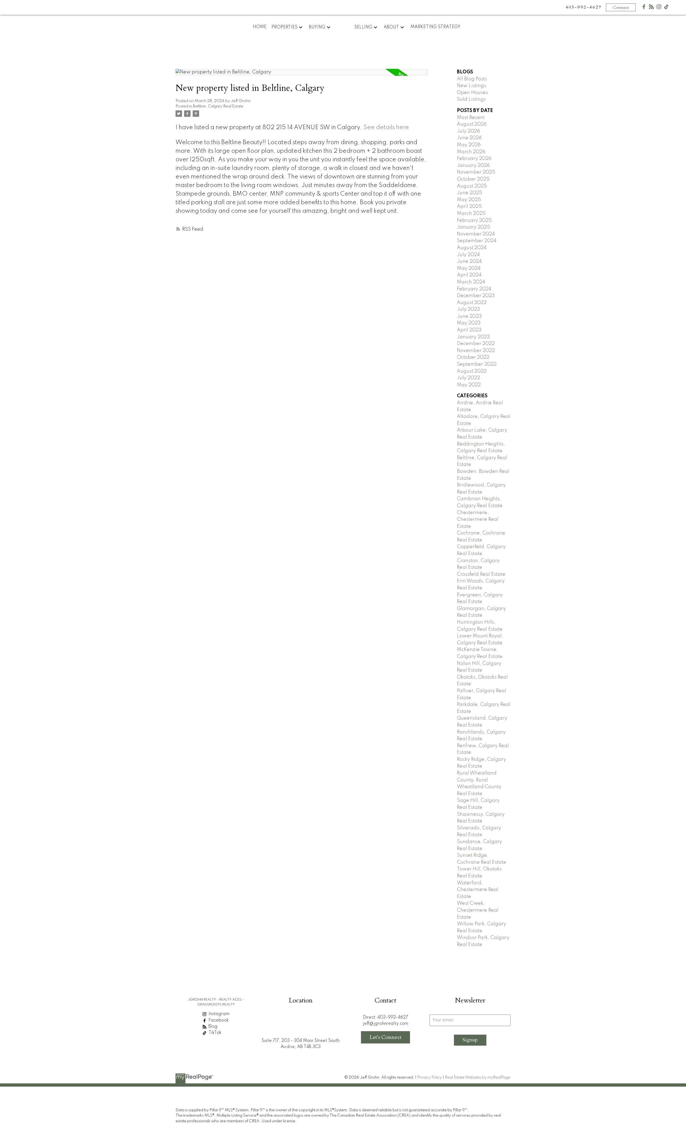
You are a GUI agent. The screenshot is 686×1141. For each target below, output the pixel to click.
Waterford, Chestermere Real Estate (477, 890)
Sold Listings (471, 99)
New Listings (471, 85)
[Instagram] (659, 7)
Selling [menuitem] (363, 27)
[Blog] (651, 7)
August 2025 (472, 186)
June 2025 (469, 192)
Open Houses (472, 92)
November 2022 (476, 350)
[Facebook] (644, 7)
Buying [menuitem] (317, 27)
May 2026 (469, 145)
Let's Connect (385, 1037)
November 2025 (476, 172)
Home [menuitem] (259, 27)
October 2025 (473, 179)
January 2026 (473, 165)
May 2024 (469, 268)
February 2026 (474, 158)
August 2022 (472, 371)
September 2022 (477, 364)
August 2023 (472, 302)
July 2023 (468, 309)
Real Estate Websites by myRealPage (477, 1077)
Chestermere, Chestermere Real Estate (477, 519)
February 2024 (474, 289)
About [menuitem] (391, 27)
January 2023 (473, 337)
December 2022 (476, 343)
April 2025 (469, 206)
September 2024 (477, 240)
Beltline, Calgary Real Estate (218, 106)
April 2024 (469, 275)
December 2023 (476, 295)
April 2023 (469, 330)
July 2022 (468, 378)
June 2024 (469, 261)
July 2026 (468, 131)
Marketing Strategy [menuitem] (435, 27)
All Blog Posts (472, 79)
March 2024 (471, 282)
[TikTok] (666, 7)
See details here (386, 127)
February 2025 (474, 220)
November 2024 (476, 234)
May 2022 (469, 385)
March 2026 (471, 151)
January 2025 (473, 227)
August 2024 (472, 247)
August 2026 (472, 124)
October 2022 (473, 357)
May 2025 (469, 199)
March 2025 (471, 213)
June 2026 (469, 138)
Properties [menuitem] (284, 27)
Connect (621, 7)
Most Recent (471, 117)
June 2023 (469, 316)
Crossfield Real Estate (481, 574)
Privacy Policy (429, 1077)
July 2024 (468, 254)
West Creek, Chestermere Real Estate (477, 910)
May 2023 (469, 323)
